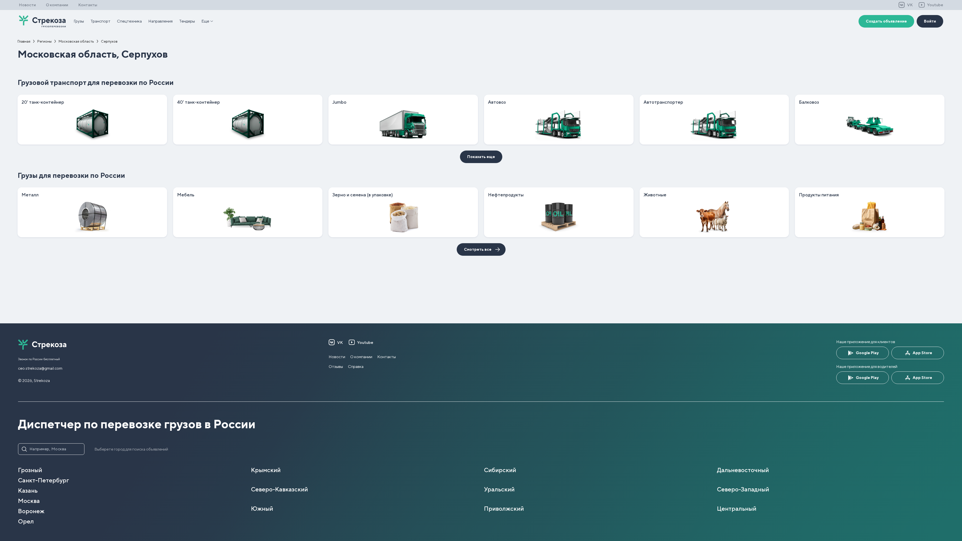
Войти (930, 21)
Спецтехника (129, 21)
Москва (29, 500)
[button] (266, 470)
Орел (26, 521)
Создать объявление (886, 21)
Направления (160, 21)
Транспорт (100, 21)
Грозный (30, 469)
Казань (28, 490)
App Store (922, 352)
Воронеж (31, 510)
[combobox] (52, 449)
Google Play (867, 352)
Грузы (79, 21)
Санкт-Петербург (43, 480)
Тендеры (187, 21)
